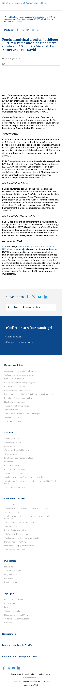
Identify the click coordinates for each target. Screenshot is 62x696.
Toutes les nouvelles (27, 307)
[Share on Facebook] (16, 30)
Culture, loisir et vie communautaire (19, 375)
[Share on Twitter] (21, 30)
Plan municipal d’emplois (14, 487)
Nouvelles (8, 566)
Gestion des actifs (12, 465)
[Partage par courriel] (32, 30)
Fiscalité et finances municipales (18, 398)
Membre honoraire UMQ (15, 542)
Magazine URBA (11, 574)
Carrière (8, 622)
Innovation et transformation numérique (22, 413)
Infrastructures (11, 409)
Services (8, 432)
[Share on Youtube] (39, 297)
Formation (8, 461)
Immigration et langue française (17, 406)
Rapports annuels (12, 611)
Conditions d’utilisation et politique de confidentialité (30, 681)
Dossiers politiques (14, 365)
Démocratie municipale (14, 378)
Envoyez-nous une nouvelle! (19, 342)
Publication (12, 17)
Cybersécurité (10, 454)
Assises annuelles (12, 504)
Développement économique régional (20, 382)
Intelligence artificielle (13, 473)
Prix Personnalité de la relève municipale (21, 538)
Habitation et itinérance (14, 402)
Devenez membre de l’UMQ (16, 615)
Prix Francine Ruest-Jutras (16, 534)
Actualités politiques (13, 570)
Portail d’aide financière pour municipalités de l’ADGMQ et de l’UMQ (30, 482)
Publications (11, 560)
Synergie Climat (11, 526)
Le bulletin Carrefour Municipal (28, 328)
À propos (9, 593)
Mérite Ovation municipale (15, 530)
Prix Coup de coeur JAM (14, 549)
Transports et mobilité (14, 421)
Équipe (7, 607)
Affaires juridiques (12, 438)
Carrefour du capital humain (16, 450)
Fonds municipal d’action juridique (18, 458)
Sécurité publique (11, 417)
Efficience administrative (14, 386)
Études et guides (11, 582)
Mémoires (8, 578)
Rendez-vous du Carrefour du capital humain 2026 (26, 508)
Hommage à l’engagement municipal (19, 545)
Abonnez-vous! (13, 336)
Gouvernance (10, 603)
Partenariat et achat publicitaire (17, 618)
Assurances (9, 446)
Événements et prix (14, 498)
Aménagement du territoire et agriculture (22, 371)
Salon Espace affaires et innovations (19, 522)
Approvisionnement (12, 442)
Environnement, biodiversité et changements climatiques (28, 394)
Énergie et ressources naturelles (18, 390)
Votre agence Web (31, 685)
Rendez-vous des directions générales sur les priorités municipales (27, 517)
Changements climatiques (15, 469)
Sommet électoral (11, 512)
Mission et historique (13, 599)
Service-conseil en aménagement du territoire (24, 477)
